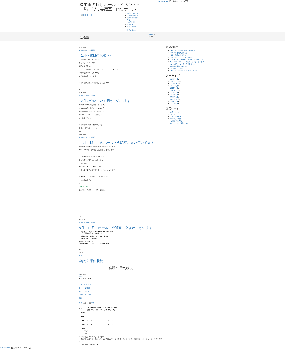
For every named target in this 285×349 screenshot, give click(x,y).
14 (89, 288)
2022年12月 (174, 99)
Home (151, 34)
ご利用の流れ (131, 22)
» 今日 (81, 276)
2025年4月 (174, 88)
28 (89, 295)
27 (87, 295)
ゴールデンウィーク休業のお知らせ (182, 51)
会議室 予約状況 (132, 18)
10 (82, 288)
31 (82, 298)
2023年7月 (174, 92)
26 (85, 295)
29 (91, 295)
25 (83, 295)
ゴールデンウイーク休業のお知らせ (182, 64)
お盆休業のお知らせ (177, 68)
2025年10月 (174, 83)
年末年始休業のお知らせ (178, 53)
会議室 (93, 50)
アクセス (130, 24)
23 (80, 295)
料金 (128, 20)
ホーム (172, 114)
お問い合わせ (131, 26)
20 (87, 291)
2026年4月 (174, 79)
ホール (88, 50)
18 (83, 291)
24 (82, 295)
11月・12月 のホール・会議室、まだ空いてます (116, 142)
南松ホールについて (134, 13)
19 (85, 291)
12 (85, 288)
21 (89, 291)
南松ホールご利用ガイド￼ (179, 123)
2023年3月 (174, 97)
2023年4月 (174, 95)
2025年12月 (174, 81)
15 (91, 288)
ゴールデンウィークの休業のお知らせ (183, 71)
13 (87, 288)
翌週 (92, 303)
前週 (80, 303)
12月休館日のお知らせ (96, 55)
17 (82, 291)
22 (91, 291)
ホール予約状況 (132, 15)
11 (83, 288)
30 (80, 298)
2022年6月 (174, 103)
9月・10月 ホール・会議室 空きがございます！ (117, 227)
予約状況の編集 (175, 119)
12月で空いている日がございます (105, 100)
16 (80, 291)
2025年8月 (174, 86)
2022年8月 (174, 101)
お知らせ (82, 50)
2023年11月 (174, 90)
